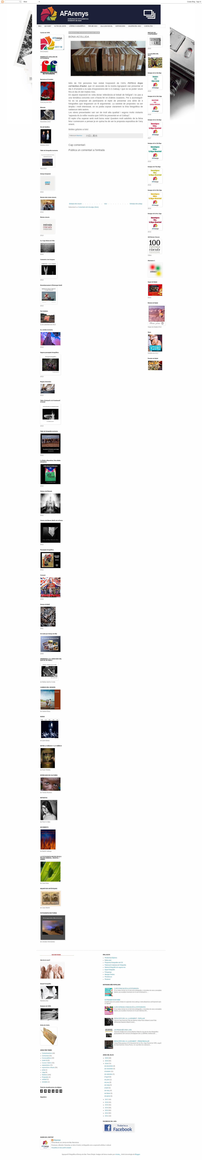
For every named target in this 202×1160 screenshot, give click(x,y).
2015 (107, 1105)
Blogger (137, 1154)
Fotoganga (108, 972)
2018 (107, 1063)
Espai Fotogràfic (110, 970)
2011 (107, 1116)
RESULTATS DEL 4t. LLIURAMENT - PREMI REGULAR (131, 1041)
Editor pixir (108, 960)
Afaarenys (57, 1140)
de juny (107, 1082)
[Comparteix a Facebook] (94, 135)
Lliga (43, 1072)
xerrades (45, 1082)
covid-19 (44, 1060)
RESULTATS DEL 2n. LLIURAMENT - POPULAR (129, 1018)
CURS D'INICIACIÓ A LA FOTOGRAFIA (126, 988)
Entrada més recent (75, 204)
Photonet (107, 979)
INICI (39, 26)
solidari (44, 1079)
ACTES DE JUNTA (60, 26)
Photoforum (108, 977)
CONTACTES (148, 26)
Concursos (45, 1056)
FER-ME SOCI (92, 26)
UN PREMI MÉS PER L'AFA (123, 1030)
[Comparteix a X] (92, 135)
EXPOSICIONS (120, 26)
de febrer (108, 1093)
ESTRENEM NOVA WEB (112, 1000)
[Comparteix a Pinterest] (96, 135)
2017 (107, 1099)
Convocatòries (46, 1058)
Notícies (44, 1075)
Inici (105, 204)
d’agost (107, 1077)
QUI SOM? (47, 26)
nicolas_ (118, 1154)
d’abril (107, 1088)
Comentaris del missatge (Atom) (88, 207)
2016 (107, 1102)
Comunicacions (47, 1053)
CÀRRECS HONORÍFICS (77, 26)
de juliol (107, 1080)
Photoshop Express (111, 958)
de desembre (109, 1066)
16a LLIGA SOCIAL (106, 26)
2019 (107, 1061)
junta (43, 1070)
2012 (107, 1113)
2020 (107, 1058)
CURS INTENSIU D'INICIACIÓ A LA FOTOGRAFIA (130, 1007)
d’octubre (108, 1071)
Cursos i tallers (46, 1063)
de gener (108, 1096)
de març (107, 1090)
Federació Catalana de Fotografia (115, 965)
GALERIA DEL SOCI (134, 26)
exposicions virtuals (48, 1067)
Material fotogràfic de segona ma (115, 967)
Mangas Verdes (110, 974)
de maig (107, 1085)
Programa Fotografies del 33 (114, 962)
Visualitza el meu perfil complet (61, 1148)
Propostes (45, 1077)
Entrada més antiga (136, 204)
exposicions (46, 1065)
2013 (107, 1110)
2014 (107, 1108)
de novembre (109, 1069)
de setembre (109, 1074)
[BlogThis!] (89, 135)
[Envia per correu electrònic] (87, 135)
